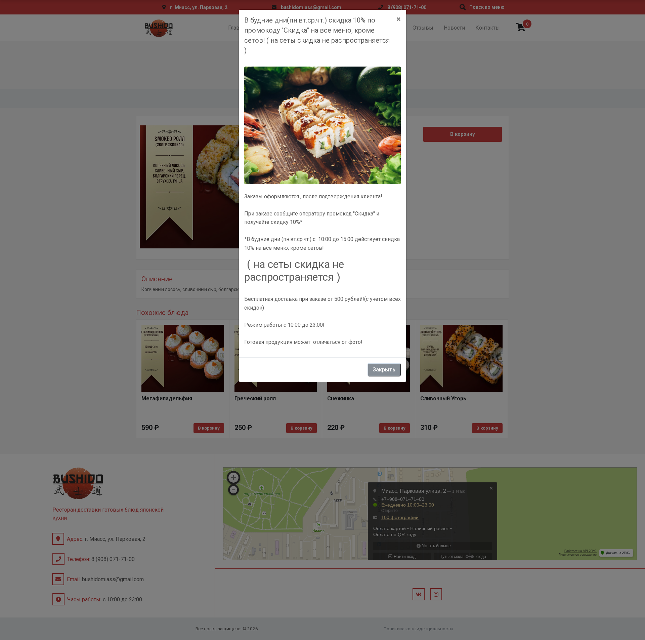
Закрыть (384, 369)
